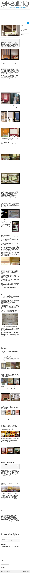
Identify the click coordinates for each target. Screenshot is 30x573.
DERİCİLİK (2, 9)
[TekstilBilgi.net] (15, 4)
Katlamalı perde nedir (5, 534)
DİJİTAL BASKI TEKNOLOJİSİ (15, 540)
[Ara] (28, 23)
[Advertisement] (15, 16)
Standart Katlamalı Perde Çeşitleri (10, 535)
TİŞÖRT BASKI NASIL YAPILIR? (24, 25)
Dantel (5, 465)
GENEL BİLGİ (7, 9)
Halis (4, 37)
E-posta (2, 560)
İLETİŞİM (28, 571)
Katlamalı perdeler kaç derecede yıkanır (12, 534)
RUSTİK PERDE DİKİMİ (4, 540)
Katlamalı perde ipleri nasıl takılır (11, 533)
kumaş (7, 62)
